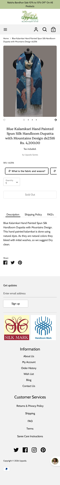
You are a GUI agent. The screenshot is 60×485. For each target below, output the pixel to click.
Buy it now (30, 204)
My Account (29, 362)
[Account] (36, 28)
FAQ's (50, 214)
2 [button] (28, 119)
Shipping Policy (33, 214)
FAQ (30, 421)
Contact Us (28, 386)
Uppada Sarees (31, 154)
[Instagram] (34, 449)
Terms (30, 428)
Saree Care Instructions (30, 436)
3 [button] (32, 119)
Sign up (16, 303)
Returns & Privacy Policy (30, 405)
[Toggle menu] (5, 29)
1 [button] (24, 120)
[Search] (44, 28)
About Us (29, 356)
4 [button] (36, 119)
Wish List (29, 374)
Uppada (22, 460)
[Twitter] (16, 449)
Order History (28, 368)
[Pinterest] (43, 449)
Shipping (30, 413)
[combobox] (11, 182)
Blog (28, 380)
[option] (30, 81)
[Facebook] (25, 449)
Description (12, 214)
